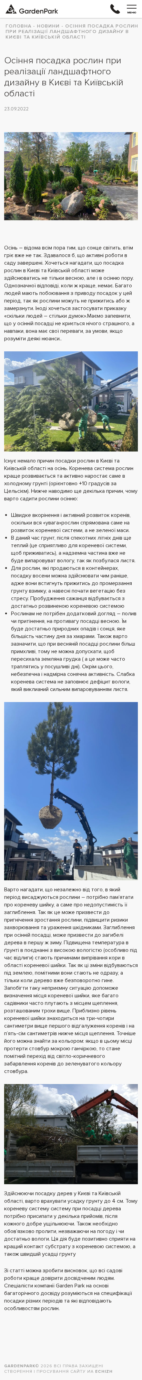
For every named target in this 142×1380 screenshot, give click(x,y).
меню (131, 12)
